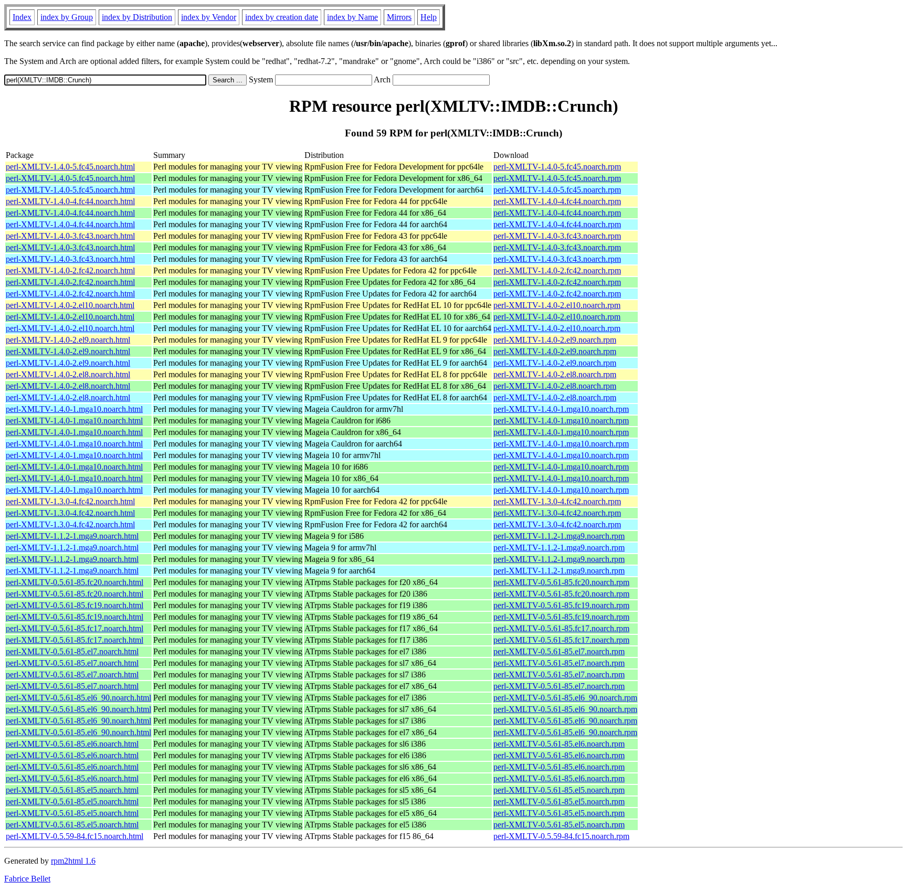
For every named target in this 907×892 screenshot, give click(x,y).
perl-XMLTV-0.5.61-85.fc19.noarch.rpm (561, 605)
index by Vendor (208, 17)
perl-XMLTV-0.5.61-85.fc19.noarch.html (74, 605)
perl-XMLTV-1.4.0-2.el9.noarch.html (68, 339)
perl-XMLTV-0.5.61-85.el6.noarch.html (72, 743)
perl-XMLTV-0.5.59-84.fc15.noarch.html (74, 836)
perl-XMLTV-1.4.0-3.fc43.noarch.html (70, 235)
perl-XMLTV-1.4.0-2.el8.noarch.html (68, 374)
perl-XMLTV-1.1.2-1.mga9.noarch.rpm (559, 536)
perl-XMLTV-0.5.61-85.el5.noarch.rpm (559, 789)
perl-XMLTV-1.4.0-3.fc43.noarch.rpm (557, 235)
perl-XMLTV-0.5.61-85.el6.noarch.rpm (559, 743)
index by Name (352, 17)
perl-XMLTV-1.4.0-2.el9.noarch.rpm (554, 339)
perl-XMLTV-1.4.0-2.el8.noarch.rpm (554, 374)
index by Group (66, 17)
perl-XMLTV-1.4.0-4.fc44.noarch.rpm (557, 201)
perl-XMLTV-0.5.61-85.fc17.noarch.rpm (561, 628)
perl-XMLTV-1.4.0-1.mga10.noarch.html (74, 409)
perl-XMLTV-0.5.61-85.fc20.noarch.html (74, 582)
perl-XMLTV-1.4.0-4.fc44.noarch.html (70, 201)
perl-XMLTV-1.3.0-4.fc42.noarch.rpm (557, 501)
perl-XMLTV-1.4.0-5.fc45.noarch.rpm (557, 166)
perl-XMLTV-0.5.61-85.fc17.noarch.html (74, 628)
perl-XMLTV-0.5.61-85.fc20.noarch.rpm (561, 582)
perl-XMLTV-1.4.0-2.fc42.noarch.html (70, 270)
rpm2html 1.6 (73, 860)
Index (22, 17)
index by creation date (281, 17)
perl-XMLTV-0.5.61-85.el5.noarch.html (72, 789)
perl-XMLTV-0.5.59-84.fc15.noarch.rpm (561, 836)
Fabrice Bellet (27, 878)
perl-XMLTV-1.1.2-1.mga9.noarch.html (72, 536)
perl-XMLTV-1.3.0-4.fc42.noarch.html (70, 501)
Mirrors (399, 17)
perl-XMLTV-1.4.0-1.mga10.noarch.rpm (561, 409)
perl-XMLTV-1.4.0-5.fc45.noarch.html (70, 166)
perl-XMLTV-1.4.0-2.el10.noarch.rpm (556, 305)
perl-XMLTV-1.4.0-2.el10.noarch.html (70, 305)
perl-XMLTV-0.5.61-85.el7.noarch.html (72, 651)
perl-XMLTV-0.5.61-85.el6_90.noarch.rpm (565, 697)
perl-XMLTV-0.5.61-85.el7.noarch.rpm (559, 651)
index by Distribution (137, 17)
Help (428, 17)
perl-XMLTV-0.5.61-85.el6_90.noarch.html (78, 697)
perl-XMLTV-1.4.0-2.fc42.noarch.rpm (557, 270)
